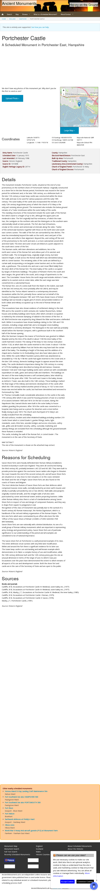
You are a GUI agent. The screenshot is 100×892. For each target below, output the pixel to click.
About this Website (75, 849)
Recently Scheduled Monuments (17, 854)
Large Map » (69, 130)
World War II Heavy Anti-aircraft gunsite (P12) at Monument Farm (31, 830)
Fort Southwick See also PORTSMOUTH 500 (22, 802)
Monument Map (10, 846)
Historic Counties (43, 854)
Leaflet (76, 126)
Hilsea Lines (9, 825)
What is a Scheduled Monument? (45, 14)
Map (17, 14)
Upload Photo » (12, 98)
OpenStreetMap (85, 126)
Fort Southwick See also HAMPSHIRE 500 (21, 797)
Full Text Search (10, 852)
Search (9, 14)
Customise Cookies (85, 882)
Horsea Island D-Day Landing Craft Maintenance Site (26, 791)
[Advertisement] (50, 67)
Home (4, 19)
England (12, 19)
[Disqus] (50, 682)
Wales (38, 852)
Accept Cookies (67, 882)
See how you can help (40, 27)
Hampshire (23, 19)
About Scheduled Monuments (80, 846)
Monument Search (11, 849)
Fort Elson (9, 808)
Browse (25, 14)
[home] (2, 14)
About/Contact (66, 14)
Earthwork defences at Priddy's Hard (19, 819)
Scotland (39, 849)
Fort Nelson (9, 813)
